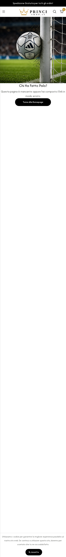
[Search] (55, 11)
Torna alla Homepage (33, 102)
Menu (3, 12)
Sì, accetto (34, 552)
